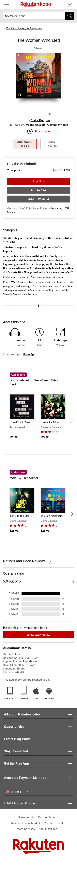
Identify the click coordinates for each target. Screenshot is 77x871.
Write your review (38, 634)
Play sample (42, 131)
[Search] (69, 16)
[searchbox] (38, 16)
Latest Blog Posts (17, 739)
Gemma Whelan (57, 124)
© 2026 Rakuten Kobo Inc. (20, 803)
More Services (26, 828)
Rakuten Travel (53, 823)
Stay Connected (16, 751)
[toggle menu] (6, 4)
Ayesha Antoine (35, 124)
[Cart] (69, 4)
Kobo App (29, 354)
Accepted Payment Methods (25, 777)
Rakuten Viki (26, 817)
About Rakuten (48, 828)
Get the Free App (16, 763)
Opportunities (14, 726)
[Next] (71, 420)
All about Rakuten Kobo (22, 714)
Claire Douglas (40, 120)
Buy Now (39, 181)
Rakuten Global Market (25, 823)
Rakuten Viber (47, 817)
